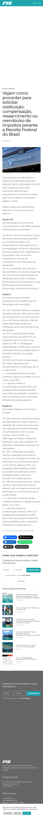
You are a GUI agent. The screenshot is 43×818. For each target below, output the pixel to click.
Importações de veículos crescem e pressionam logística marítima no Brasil (28, 621)
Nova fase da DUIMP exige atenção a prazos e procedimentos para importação (28, 633)
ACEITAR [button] (27, 813)
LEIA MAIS (7, 813)
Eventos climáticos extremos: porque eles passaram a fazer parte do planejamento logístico (28, 596)
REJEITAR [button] (17, 813)
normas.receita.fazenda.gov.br (18, 530)
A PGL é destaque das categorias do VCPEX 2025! (26, 658)
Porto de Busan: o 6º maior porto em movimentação (26, 646)
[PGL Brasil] (7, 3)
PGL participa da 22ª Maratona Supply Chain (27, 608)
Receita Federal (8, 88)
